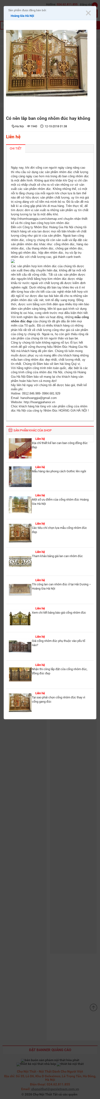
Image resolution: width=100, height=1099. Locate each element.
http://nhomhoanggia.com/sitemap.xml (37, 219)
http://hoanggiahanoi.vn (39, 402)
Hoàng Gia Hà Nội (22, 16)
